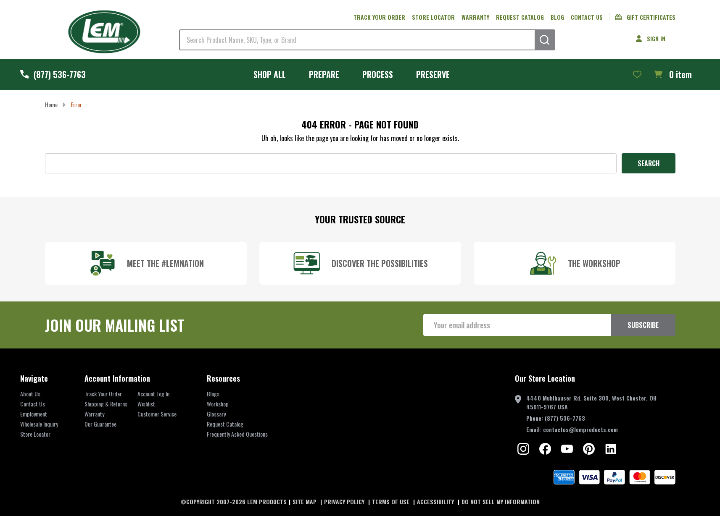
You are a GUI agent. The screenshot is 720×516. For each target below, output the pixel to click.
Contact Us (587, 17)
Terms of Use (391, 501)
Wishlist (146, 403)
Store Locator (433, 17)
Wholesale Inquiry (39, 423)
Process (377, 74)
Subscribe (643, 325)
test (523, 448)
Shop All (269, 74)
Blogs (213, 393)
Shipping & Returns (105, 403)
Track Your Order (103, 393)
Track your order (379, 17)
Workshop (218, 403)
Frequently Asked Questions (237, 434)
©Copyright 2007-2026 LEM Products (234, 501)
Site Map (305, 501)
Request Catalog (520, 17)
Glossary (216, 413)
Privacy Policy (345, 501)
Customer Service (157, 413)
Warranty (475, 17)
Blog (557, 17)
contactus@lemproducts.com (580, 429)
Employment (33, 413)
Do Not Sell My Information (501, 501)
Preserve (433, 74)
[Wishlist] (637, 74)
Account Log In (153, 393)
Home (51, 104)
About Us (30, 393)
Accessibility (436, 501)
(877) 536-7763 (565, 418)
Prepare (324, 74)
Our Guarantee (100, 423)
